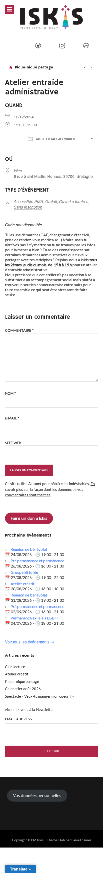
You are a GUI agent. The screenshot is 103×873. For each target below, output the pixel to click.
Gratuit (51, 201)
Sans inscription (28, 207)
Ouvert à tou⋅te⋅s (73, 201)
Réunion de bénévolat (28, 549)
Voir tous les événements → (29, 642)
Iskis (18, 171)
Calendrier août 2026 (23, 688)
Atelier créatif (22, 583)
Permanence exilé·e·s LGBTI (34, 617)
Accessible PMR (28, 201)
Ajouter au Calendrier (55, 139)
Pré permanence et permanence (37, 560)
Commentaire (19, 330)
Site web (13, 443)
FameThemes (81, 840)
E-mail (12, 418)
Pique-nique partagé (34, 67)
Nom (10, 393)
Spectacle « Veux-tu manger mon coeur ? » (39, 696)
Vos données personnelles (37, 795)
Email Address (18, 719)
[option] (54, 67)
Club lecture (15, 666)
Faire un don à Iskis (29, 518)
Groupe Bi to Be (24, 572)
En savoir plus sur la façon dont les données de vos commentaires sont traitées (50, 489)
